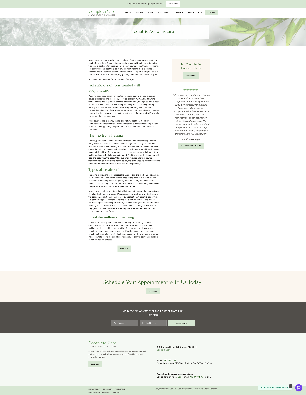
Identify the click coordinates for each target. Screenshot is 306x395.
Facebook (198, 13)
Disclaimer (107, 389)
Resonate (214, 389)
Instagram (201, 13)
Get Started (191, 75)
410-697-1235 (196, 377)
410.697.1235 (170, 360)
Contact (191, 13)
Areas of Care (162, 13)
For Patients (178, 13)
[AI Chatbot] (298, 387)
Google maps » (164, 350)
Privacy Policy (94, 389)
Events (151, 13)
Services (139, 13)
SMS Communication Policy (99, 393)
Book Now (211, 13)
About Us (127, 13)
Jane (180, 377)
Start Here (173, 4)
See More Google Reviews (191, 146)
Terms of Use (120, 389)
